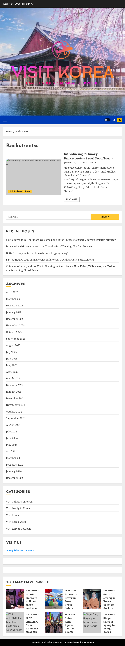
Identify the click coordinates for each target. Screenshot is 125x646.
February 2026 (14, 305)
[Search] (114, 120)
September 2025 (15, 338)
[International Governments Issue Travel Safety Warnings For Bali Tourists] (53, 599)
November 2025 (15, 325)
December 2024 (15, 398)
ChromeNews (72, 642)
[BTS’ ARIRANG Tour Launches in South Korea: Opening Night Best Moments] (15, 622)
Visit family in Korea (18, 508)
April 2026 (12, 292)
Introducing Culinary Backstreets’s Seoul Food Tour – (88, 156)
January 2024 (13, 471)
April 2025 (12, 371)
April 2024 (12, 451)
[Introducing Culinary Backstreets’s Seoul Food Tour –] (33, 177)
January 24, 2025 (85, 163)
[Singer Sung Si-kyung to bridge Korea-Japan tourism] (92, 622)
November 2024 (15, 405)
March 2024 (13, 458)
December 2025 (15, 319)
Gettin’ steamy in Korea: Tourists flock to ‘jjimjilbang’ (37, 253)
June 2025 (12, 358)
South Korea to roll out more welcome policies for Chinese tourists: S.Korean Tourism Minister (61, 240)
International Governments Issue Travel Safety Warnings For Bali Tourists (49, 246)
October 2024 (14, 411)
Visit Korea (12, 515)
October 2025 (14, 332)
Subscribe (119, 120)
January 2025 (13, 391)
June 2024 (12, 438)
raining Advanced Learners (20, 550)
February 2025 (14, 385)
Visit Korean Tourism (18, 528)
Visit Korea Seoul (16, 521)
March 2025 (13, 378)
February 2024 (14, 464)
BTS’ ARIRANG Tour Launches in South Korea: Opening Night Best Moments (50, 259)
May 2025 (11, 365)
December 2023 (15, 478)
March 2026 (13, 299)
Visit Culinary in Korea (20, 191)
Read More (71, 199)
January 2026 (13, 312)
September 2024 (15, 418)
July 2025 (11, 352)
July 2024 (11, 431)
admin (69, 163)
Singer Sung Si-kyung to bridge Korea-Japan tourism (109, 628)
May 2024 (11, 444)
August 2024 (13, 425)
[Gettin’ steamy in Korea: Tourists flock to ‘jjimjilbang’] (92, 599)
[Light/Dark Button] (107, 119)
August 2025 (13, 345)
